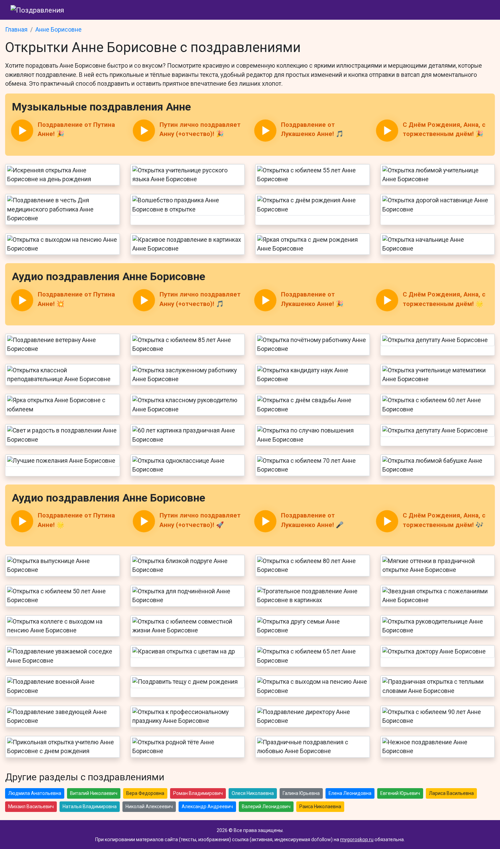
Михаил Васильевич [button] (31, 806)
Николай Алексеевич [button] (149, 806)
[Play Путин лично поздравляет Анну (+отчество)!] (143, 130)
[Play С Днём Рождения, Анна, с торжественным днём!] (387, 130)
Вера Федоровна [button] (145, 793)
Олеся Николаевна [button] (253, 793)
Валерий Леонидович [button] (266, 806)
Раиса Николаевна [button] (320, 806)
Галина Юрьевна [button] (301, 793)
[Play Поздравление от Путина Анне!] (22, 130)
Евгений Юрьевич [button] (400, 793)
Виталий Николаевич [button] (93, 793)
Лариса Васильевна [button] (451, 793)
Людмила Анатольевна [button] (34, 793)
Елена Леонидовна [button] (350, 793)
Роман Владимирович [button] (198, 793)
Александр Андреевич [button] (207, 806)
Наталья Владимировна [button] (90, 806)
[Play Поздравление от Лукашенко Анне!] (265, 130)
